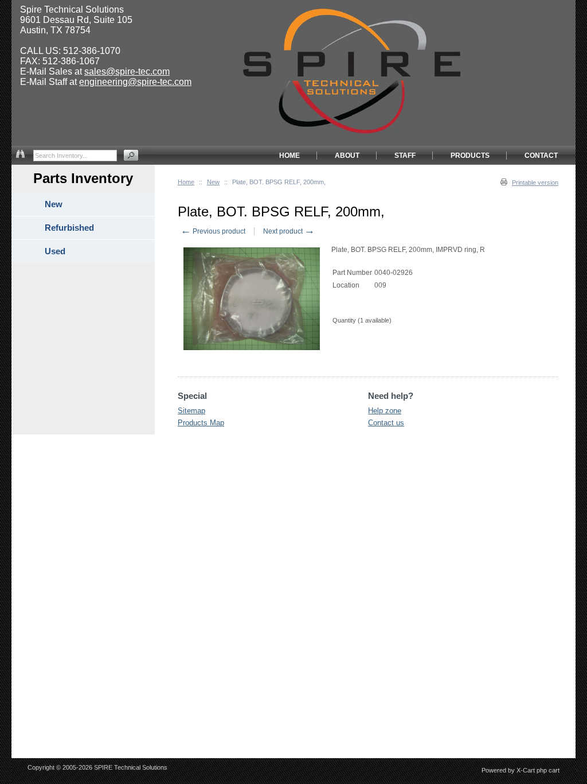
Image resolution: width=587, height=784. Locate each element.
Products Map (201, 422)
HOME (289, 156)
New (213, 181)
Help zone (384, 410)
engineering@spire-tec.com (135, 82)
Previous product (213, 231)
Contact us (386, 422)
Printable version (535, 182)
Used (55, 251)
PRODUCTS (470, 156)
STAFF (405, 156)
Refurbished (69, 227)
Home (186, 181)
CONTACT (541, 156)
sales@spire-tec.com (127, 71)
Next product (289, 231)
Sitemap (191, 410)
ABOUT (347, 156)
